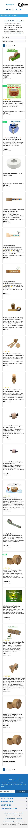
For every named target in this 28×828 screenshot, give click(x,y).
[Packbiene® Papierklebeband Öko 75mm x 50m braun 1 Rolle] (14, 632)
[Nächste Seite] (6, 45)
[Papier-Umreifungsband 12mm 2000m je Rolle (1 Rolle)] (14, 560)
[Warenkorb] (20, 9)
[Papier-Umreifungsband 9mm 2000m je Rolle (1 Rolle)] (14, 704)
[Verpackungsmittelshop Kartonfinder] (23, 4)
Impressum (19, 818)
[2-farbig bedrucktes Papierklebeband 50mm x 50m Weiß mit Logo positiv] (14, 236)
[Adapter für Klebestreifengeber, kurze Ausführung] (14, 416)
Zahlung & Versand (18, 813)
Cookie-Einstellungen (10, 818)
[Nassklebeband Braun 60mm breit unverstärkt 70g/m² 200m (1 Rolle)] (14, 668)
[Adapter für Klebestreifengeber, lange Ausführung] (14, 452)
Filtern (7, 37)
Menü (10, 9)
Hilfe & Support (8, 813)
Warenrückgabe (10, 815)
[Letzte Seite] (9, 45)
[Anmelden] (16, 9)
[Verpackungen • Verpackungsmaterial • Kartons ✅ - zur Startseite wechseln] (10, 4)
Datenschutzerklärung (8, 821)
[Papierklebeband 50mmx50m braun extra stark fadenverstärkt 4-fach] (14, 344)
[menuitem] (9, 9)
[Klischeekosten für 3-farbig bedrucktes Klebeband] (14, 596)
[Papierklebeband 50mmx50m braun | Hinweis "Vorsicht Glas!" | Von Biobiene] (14, 91)
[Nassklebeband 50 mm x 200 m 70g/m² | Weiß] (14, 163)
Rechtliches (18, 821)
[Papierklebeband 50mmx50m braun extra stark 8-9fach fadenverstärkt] (14, 380)
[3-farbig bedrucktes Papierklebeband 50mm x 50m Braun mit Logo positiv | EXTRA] (14, 272)
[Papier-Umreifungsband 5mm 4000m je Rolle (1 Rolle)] (14, 740)
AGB (24, 821)
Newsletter (18, 815)
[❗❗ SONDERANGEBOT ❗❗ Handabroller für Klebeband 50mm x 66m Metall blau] (14, 127)
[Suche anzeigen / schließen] (12, 9)
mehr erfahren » (19, 33)
